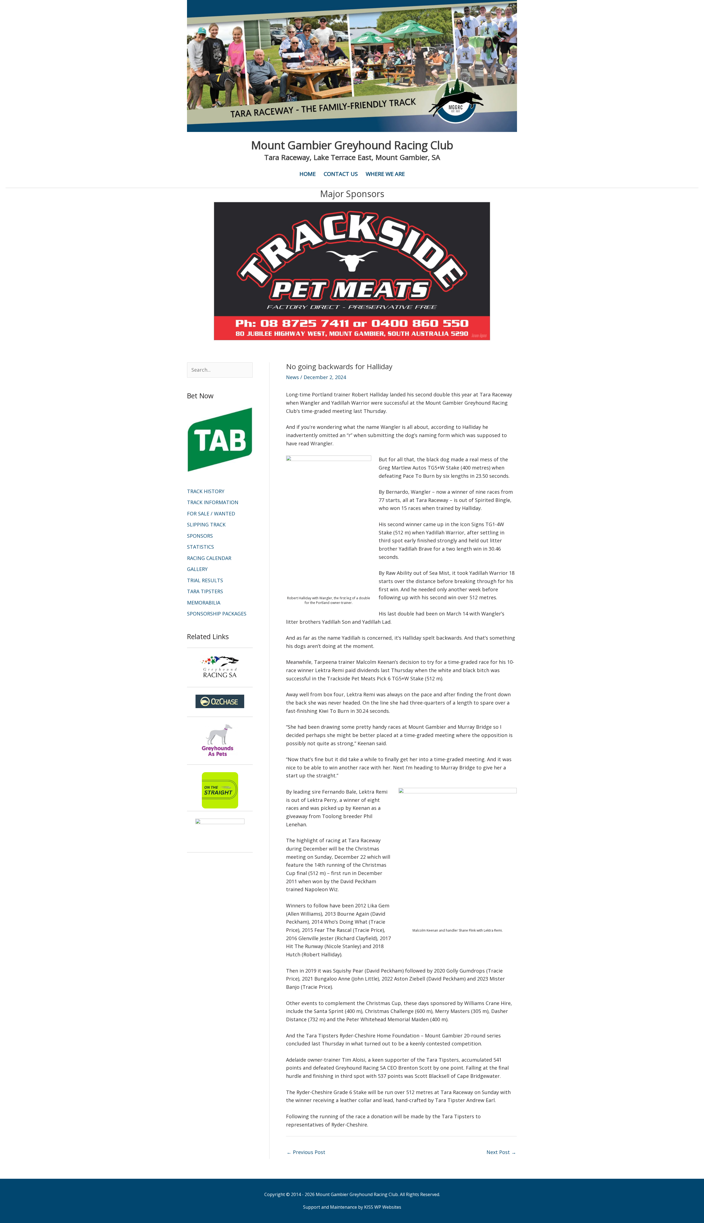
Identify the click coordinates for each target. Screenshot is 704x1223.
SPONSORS (200, 535)
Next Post (501, 1152)
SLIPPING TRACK (206, 524)
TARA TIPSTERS (205, 591)
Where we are (385, 174)
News (292, 377)
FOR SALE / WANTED (211, 513)
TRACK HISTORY (205, 491)
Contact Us (341, 174)
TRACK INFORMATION (212, 502)
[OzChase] (220, 701)
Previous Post (306, 1152)
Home (307, 174)
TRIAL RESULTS (205, 580)
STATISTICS (200, 546)
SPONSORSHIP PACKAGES (216, 613)
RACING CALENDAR (209, 558)
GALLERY (197, 569)
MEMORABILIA (203, 602)
